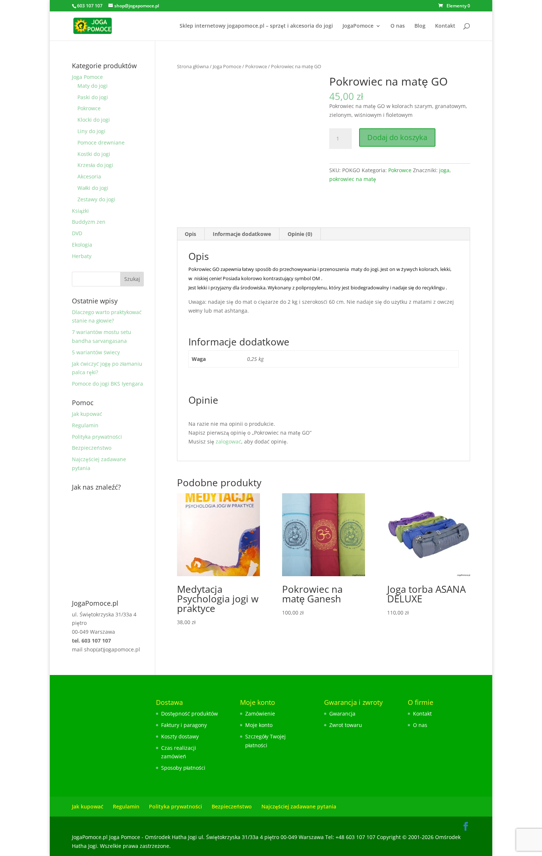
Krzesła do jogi (95, 164)
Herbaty (81, 256)
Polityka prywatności (97, 436)
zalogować (228, 441)
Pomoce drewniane (101, 142)
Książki (80, 210)
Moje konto (258, 724)
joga (444, 170)
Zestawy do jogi (96, 199)
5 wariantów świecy (96, 352)
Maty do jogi (92, 85)
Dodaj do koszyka (397, 137)
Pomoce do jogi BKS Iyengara (107, 383)
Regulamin (85, 425)
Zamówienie (260, 713)
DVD (77, 233)
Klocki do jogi (93, 119)
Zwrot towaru (345, 724)
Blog (419, 26)
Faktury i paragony (184, 724)
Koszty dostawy (180, 736)
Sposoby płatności (183, 767)
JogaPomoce (358, 26)
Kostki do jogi (93, 153)
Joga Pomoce (227, 66)
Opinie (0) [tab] (300, 233)
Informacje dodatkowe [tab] (242, 233)
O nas (397, 26)
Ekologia (82, 244)
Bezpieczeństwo (91, 447)
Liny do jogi (91, 131)
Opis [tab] (190, 233)
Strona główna (193, 66)
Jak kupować (87, 413)
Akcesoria (89, 176)
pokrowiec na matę (352, 178)
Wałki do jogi (92, 187)
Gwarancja (342, 713)
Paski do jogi (92, 97)
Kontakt (445, 26)
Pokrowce (256, 66)
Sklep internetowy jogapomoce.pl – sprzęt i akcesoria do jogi (256, 26)
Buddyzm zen (88, 221)
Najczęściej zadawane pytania (298, 806)
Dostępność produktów (189, 713)
